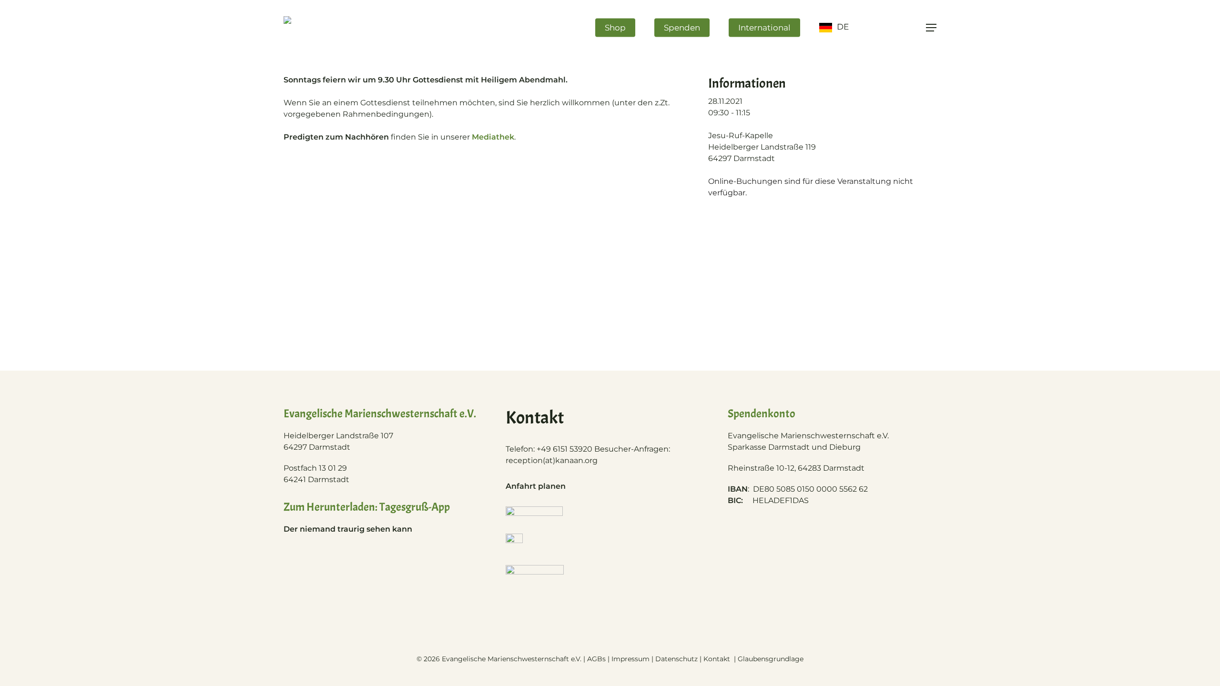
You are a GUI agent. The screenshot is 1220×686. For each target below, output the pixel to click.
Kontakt (717, 659)
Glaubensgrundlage (770, 659)
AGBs (596, 659)
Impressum (630, 659)
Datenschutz (676, 659)
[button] (931, 28)
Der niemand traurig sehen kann (348, 529)
